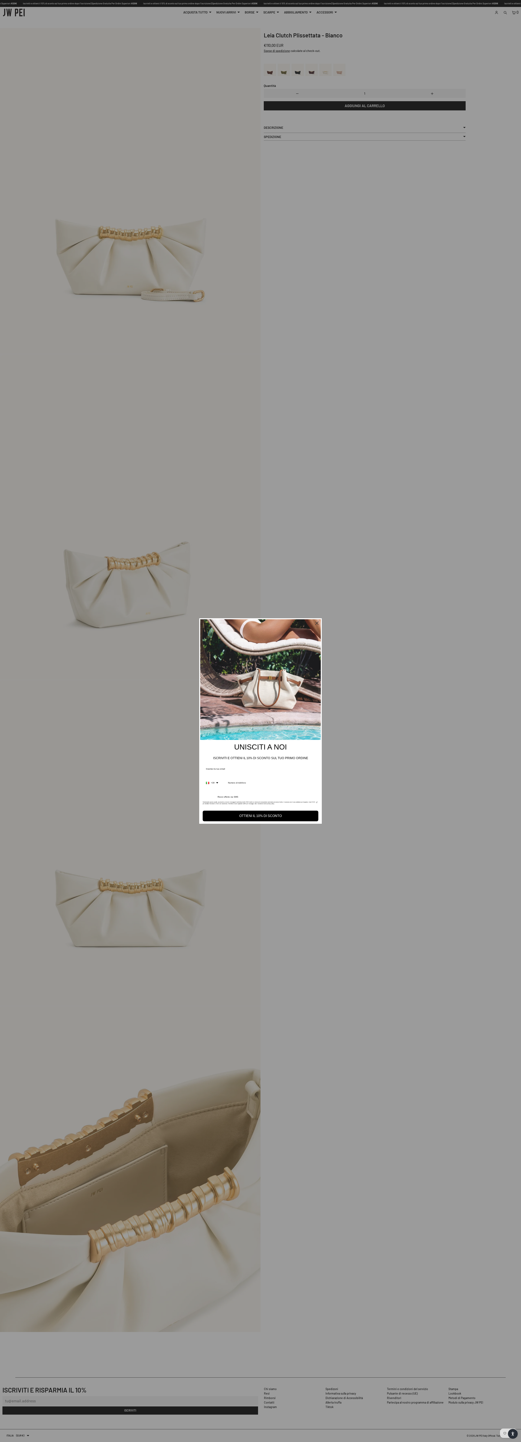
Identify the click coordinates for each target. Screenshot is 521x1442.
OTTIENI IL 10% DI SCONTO (260, 816)
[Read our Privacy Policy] (316, 803)
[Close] (317, 623)
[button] (513, 1434)
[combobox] (212, 782)
